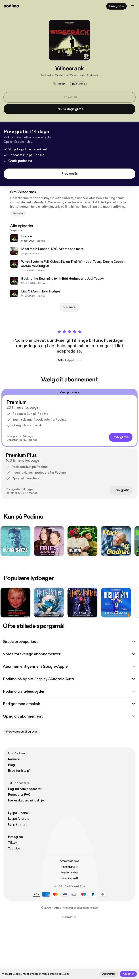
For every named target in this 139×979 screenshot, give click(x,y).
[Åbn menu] (132, 6)
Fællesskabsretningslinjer (26, 800)
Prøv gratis (116, 6)
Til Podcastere (19, 783)
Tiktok (12, 843)
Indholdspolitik (69, 867)
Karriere (14, 759)
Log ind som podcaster (25, 789)
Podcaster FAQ (19, 795)
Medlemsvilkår (70, 872)
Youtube (14, 848)
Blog (11, 765)
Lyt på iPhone (18, 813)
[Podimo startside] (11, 6)
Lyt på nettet (17, 824)
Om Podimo (16, 753)
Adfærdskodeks (69, 861)
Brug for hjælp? (19, 771)
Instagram (15, 837)
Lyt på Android (18, 819)
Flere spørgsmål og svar (21, 731)
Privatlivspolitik (69, 878)
